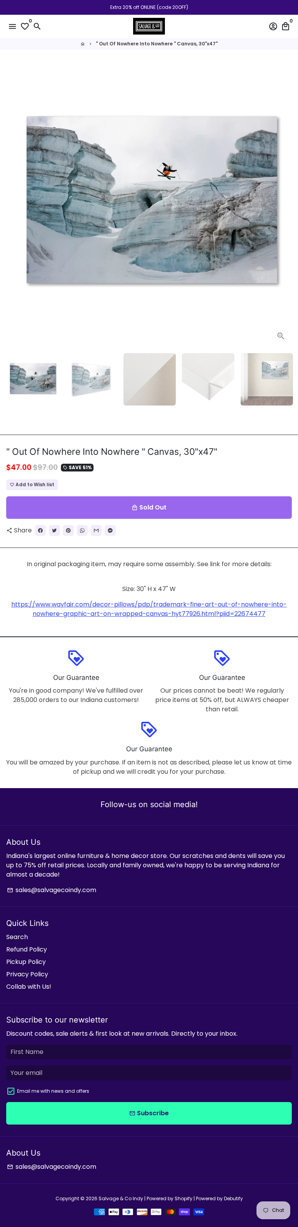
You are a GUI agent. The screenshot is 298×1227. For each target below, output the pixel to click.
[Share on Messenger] (110, 530)
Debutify (233, 1198)
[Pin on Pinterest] (68, 530)
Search (17, 936)
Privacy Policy (27, 974)
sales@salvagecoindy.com (51, 890)
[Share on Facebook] (40, 530)
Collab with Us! (28, 986)
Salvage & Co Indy (121, 1198)
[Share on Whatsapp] (82, 530)
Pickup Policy (26, 961)
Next (284, 204)
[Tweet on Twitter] (54, 530)
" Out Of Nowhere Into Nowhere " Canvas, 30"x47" (157, 43)
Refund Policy (26, 949)
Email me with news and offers (53, 1091)
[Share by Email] (96, 530)
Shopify (183, 1198)
